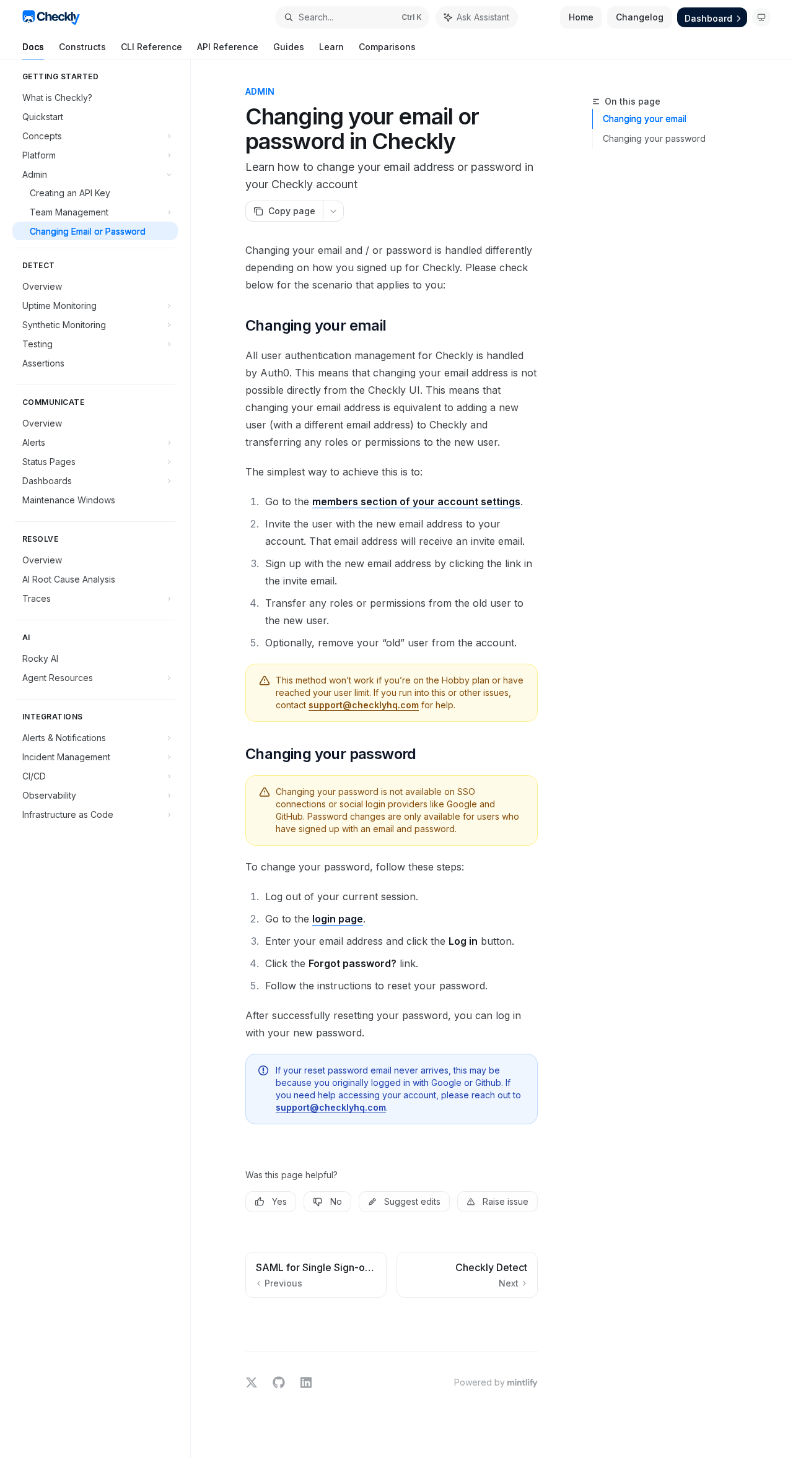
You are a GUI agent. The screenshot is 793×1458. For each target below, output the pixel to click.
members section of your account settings (416, 501)
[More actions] (333, 211)
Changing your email (644, 118)
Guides (288, 46)
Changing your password (654, 138)
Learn (331, 46)
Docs (33, 46)
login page (337, 919)
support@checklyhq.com (364, 705)
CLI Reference (151, 46)
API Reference (227, 46)
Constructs (82, 46)
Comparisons (387, 46)
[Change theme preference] (761, 17)
